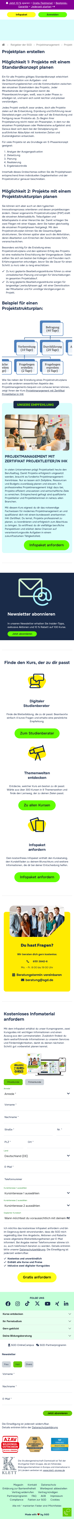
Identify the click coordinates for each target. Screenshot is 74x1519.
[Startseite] (4, 44)
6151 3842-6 (40, 961)
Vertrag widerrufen (23, 1492)
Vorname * (10, 1104)
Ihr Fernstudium (12, 1321)
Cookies (55, 1499)
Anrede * (7, 1089)
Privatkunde (13, 1082)
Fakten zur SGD (37, 1499)
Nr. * (59, 1129)
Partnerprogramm (17, 1496)
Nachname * (11, 1117)
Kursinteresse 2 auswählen (15, 1200)
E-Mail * (9, 1166)
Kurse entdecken (13, 1314)
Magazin (18, 1484)
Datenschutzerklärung (32, 1249)
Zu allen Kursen (37, 805)
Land (6, 1151)
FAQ (34, 1496)
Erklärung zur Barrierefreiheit (19, 1488)
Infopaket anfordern (37, 877)
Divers (29, 1364)
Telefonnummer (13, 1179)
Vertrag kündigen (48, 1492)
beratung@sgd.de (39, 980)
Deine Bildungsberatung (17, 1335)
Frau (6, 1364)
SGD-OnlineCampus (22, 1345)
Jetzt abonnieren (22, 633)
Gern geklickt (11, 1328)
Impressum (56, 1496)
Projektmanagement (47, 44)
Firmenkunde (34, 1082)
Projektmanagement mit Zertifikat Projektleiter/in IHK (36, 458)
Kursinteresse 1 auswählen (15, 1188)
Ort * (31, 1142)
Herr (17, 1364)
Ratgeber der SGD (21, 44)
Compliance (16, 1499)
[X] (37, 1304)
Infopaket (21, 14)
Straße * (9, 1129)
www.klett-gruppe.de (54, 1470)
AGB (43, 1496)
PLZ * (7, 1142)
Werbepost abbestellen (53, 1488)
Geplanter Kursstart (12, 1213)
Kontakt (32, 1484)
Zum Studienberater (37, 733)
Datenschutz (48, 1484)
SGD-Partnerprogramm (53, 1345)
